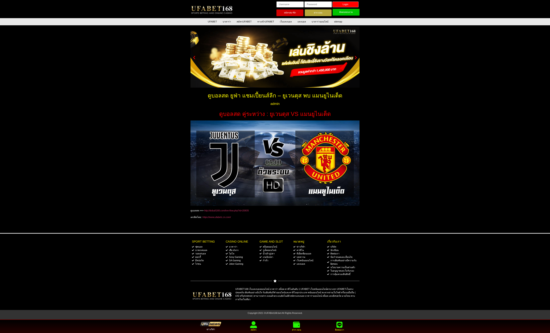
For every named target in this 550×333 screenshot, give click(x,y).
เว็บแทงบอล (286, 21)
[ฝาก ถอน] (296, 324)
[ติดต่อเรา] (339, 324)
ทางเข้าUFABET (265, 21)
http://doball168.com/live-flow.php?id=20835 (226, 210)
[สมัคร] (253, 324)
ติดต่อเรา (339, 330)
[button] (194, 57)
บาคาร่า (227, 21)
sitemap (338, 21)
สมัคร (254, 330)
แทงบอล (301, 21)
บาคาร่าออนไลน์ (320, 21)
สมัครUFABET (244, 21)
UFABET (212, 21)
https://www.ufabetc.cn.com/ (217, 217)
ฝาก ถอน (296, 330)
